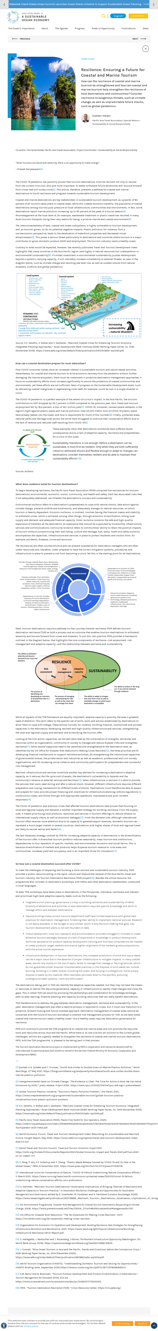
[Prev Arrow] (4, 4)
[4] (129, 219)
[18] (92, 878)
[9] (86, 422)
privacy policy (31, 1326)
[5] (32, 237)
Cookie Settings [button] (122, 1323)
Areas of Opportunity (103, 28)
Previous (24, 39)
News (146, 28)
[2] (53, 189)
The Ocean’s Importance (21, 28)
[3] (124, 211)
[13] (80, 780)
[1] (41, 169)
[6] (49, 255)
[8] (110, 414)
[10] (79, 458)
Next (136, 39)
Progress (80, 28)
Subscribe (138, 16)
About (45, 28)
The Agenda (61, 28)
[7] (82, 407)
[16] (59, 829)
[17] (115, 851)
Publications (129, 28)
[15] (82, 817)
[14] (29, 799)
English (118, 15)
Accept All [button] (142, 1323)
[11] (28, 746)
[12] (107, 750)
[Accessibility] (4, 1325)
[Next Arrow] (153, 4)
